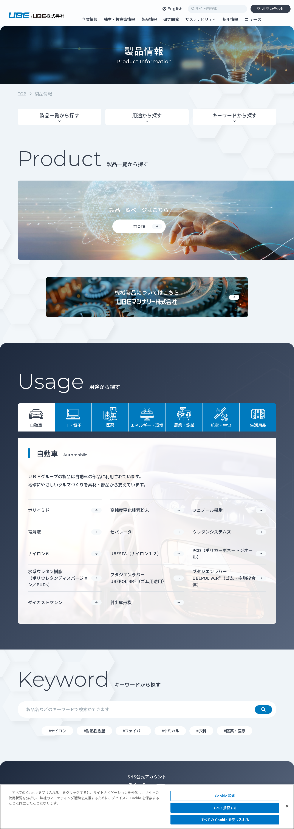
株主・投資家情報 (119, 19)
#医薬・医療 (234, 730)
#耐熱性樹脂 (94, 730)
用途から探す (147, 115)
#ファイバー (133, 730)
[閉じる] (287, 806)
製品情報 (149, 19)
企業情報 (89, 19)
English (175, 9)
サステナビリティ (200, 19)
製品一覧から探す (59, 115)
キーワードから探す (234, 115)
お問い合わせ (273, 8)
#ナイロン (57, 730)
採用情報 (230, 19)
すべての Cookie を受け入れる (225, 819)
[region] (147, 806)
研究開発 (171, 19)
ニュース (253, 19)
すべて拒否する (225, 807)
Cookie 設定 (225, 795)
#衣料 (201, 730)
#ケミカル (170, 730)
